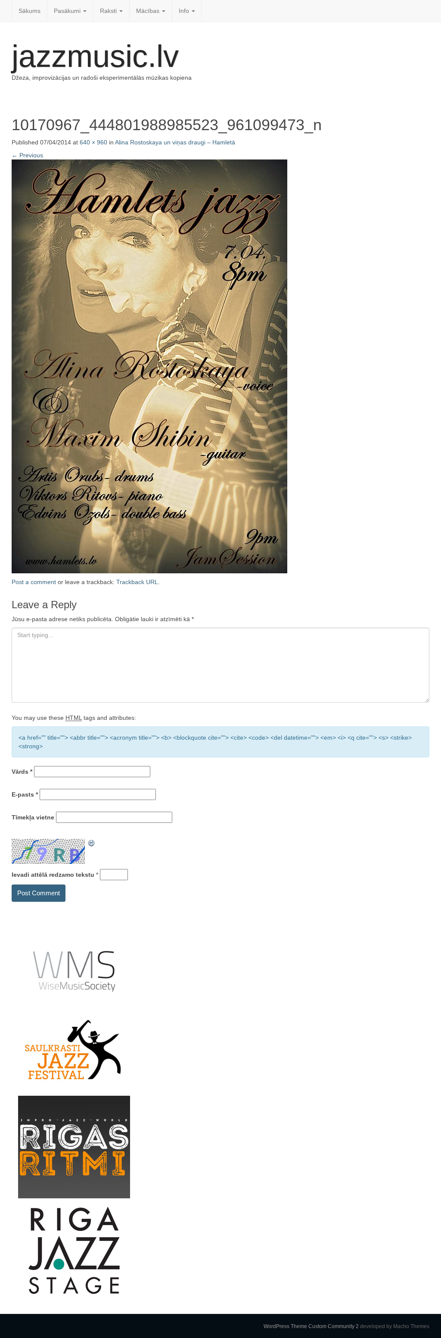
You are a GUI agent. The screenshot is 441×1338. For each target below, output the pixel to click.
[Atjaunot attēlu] (91, 843)
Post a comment (34, 581)
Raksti (109, 10)
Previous (27, 155)
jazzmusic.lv (95, 56)
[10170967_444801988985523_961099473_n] (149, 365)
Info (185, 10)
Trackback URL (137, 581)
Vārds (22, 771)
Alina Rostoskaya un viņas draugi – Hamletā (175, 142)
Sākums (29, 10)
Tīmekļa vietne (33, 817)
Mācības (148, 10)
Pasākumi (68, 10)
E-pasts (25, 794)
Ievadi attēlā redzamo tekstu (53, 874)
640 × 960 (93, 142)
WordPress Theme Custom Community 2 (311, 1326)
